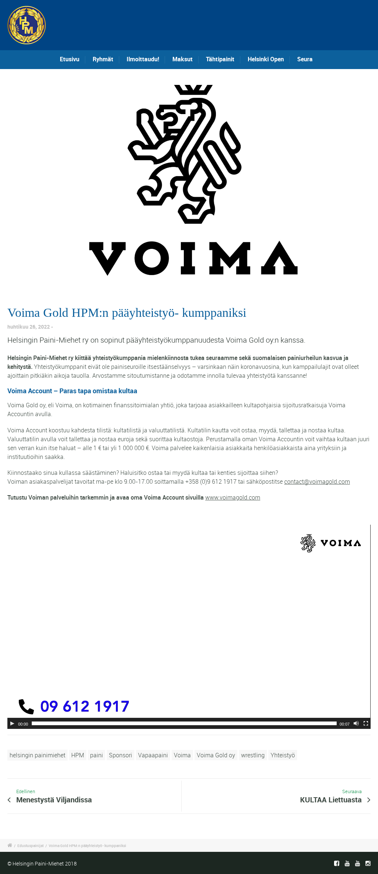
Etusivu (69, 59)
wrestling (253, 755)
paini (96, 755)
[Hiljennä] (356, 723)
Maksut (182, 59)
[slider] (184, 723)
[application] (189, 627)
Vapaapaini (153, 755)
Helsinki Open (266, 59)
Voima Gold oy (216, 755)
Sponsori (120, 755)
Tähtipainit (220, 59)
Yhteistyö (283, 755)
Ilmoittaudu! (143, 59)
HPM (77, 755)
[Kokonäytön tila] (366, 723)
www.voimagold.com (232, 497)
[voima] (189, 180)
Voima (182, 755)
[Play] (12, 723)
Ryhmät (103, 59)
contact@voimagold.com (317, 481)
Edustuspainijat (30, 845)
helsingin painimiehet (37, 755)
